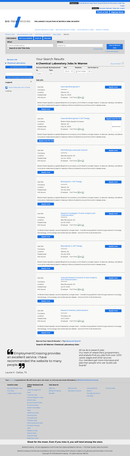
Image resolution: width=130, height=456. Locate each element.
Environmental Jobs (34, 402)
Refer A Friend (102, 30)
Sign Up (52, 388)
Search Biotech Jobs (44, 30)
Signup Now (117, 12)
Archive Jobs (110, 388)
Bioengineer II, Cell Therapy (71, 246)
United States (98, 49)
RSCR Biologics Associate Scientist (74, 150)
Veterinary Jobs (32, 438)
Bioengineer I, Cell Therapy (71, 182)
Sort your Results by (42, 69)
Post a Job (102, 12)
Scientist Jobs (32, 436)
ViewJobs (78, 67)
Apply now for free (113, 119)
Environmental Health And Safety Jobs (33, 407)
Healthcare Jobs (33, 413)
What (9, 42)
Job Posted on (93, 67)
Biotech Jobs (10, 34)
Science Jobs (31, 433)
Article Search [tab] (25, 38)
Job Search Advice (74, 391)
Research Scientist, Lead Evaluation (74, 310)
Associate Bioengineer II (70, 87)
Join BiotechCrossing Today (18, 67)
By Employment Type (54, 69)
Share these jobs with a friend (19, 87)
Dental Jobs (31, 400)
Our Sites (10, 391)
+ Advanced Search (112, 51)
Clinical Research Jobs (35, 397)
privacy (11, 380)
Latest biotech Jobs (14, 393)
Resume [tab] (47, 38)
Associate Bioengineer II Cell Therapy (75, 118)
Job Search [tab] (11, 38)
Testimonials (72, 388)
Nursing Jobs (32, 415)
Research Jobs (32, 430)
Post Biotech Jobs (85, 30)
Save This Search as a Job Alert (19, 77)
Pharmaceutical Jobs (35, 423)
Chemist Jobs (32, 395)
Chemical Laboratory (42, 34)
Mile (65, 67)
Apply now (113, 87)
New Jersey (57, 34)
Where (60, 42)
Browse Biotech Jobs (65, 30)
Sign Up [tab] (38, 38)
